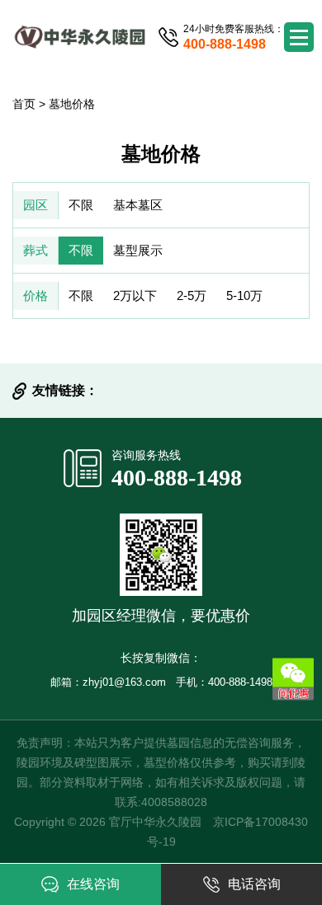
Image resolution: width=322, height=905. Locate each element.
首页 (24, 103)
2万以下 (135, 295)
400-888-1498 (176, 477)
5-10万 (244, 295)
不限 (81, 205)
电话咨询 (254, 884)
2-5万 (191, 295)
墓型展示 (138, 250)
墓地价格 (72, 103)
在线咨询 (93, 884)
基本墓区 (138, 205)
